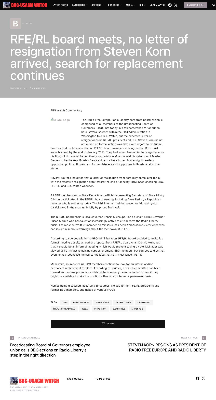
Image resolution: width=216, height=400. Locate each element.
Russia (85, 309)
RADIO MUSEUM (75, 379)
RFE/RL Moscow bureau (64, 309)
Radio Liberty (144, 302)
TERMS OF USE (102, 379)
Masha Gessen (102, 302)
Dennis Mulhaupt (81, 302)
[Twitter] (176, 5)
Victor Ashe (137, 309)
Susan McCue (119, 309)
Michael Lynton (123, 302)
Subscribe (193, 5)
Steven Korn (100, 309)
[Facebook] (170, 5)
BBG (64, 302)
